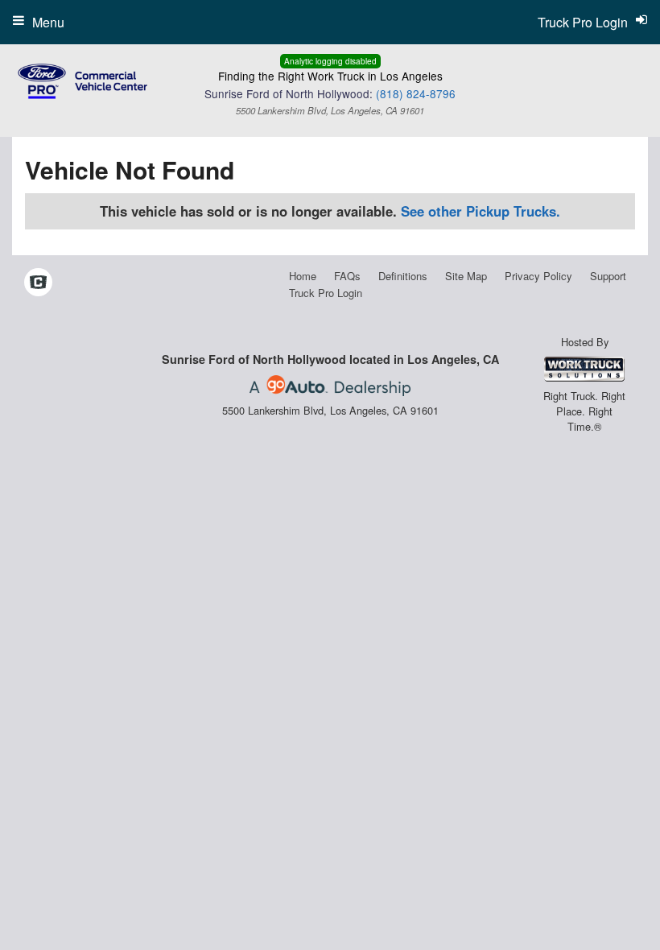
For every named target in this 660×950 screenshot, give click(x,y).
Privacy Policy (538, 275)
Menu (48, 22)
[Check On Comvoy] (38, 283)
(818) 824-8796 (416, 93)
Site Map (466, 275)
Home (302, 275)
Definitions (402, 275)
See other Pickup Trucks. (480, 211)
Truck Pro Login (325, 292)
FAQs (347, 275)
